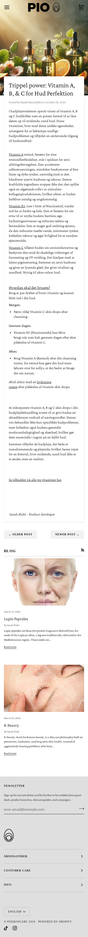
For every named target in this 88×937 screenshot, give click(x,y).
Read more (10, 647)
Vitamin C (16, 248)
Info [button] (8, 884)
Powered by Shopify (55, 921)
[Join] (80, 808)
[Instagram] (15, 928)
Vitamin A (16, 154)
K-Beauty (11, 725)
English (15, 911)
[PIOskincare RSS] (82, 549)
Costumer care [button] (17, 870)
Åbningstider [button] (15, 856)
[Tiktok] (6, 928)
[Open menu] (11, 7)
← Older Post (20, 534)
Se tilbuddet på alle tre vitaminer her (35, 480)
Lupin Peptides (16, 619)
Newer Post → (67, 534)
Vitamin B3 (17, 206)
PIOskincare (17, 921)
